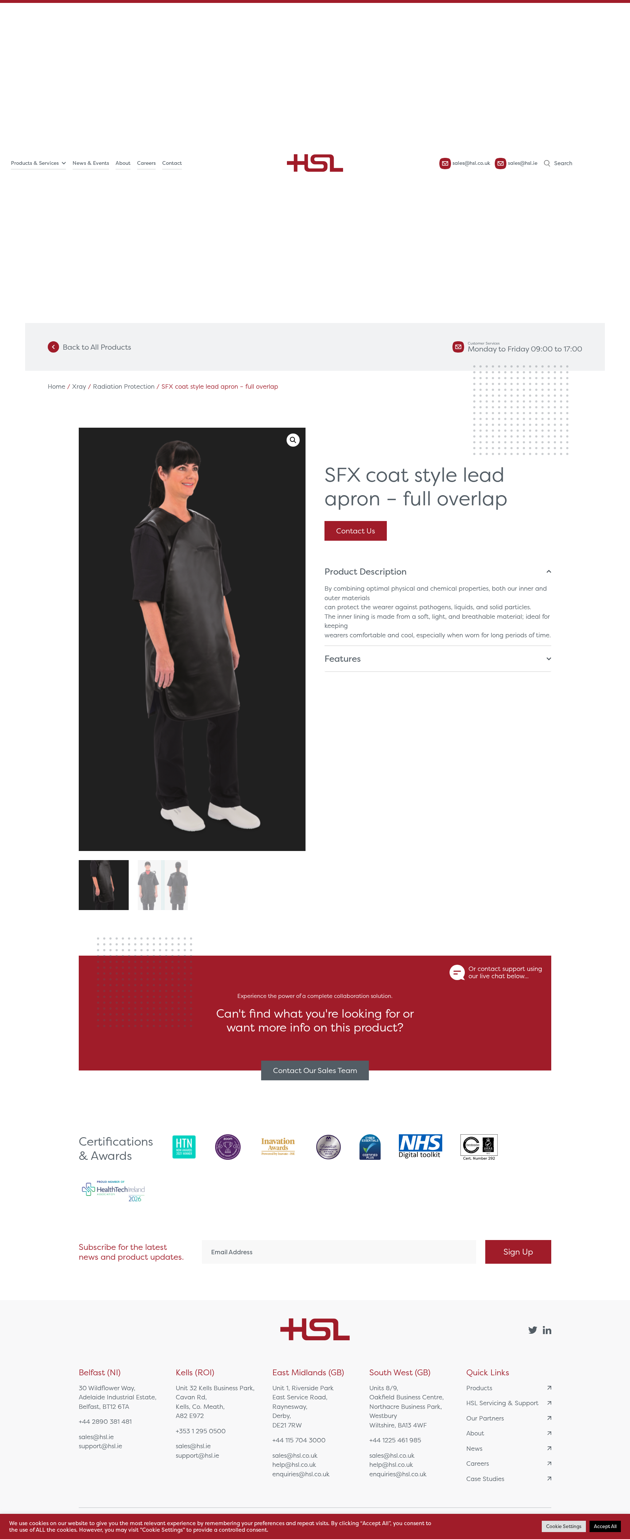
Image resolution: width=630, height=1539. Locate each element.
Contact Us (355, 530)
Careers (146, 163)
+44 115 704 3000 (299, 1440)
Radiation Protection (124, 386)
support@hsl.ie (100, 1446)
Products (479, 1388)
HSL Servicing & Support (502, 1403)
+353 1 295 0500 (201, 1431)
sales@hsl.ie (521, 163)
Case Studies (485, 1478)
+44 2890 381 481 (105, 1421)
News (474, 1448)
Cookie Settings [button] (564, 1526)
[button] (293, 440)
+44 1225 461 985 (395, 1440)
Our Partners (485, 1418)
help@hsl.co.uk (294, 1464)
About (123, 163)
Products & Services (35, 163)
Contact (172, 163)
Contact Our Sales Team (315, 1070)
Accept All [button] (605, 1526)
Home (56, 386)
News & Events (91, 163)
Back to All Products (97, 346)
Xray (79, 386)
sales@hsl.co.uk (470, 163)
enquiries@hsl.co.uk (301, 1474)
